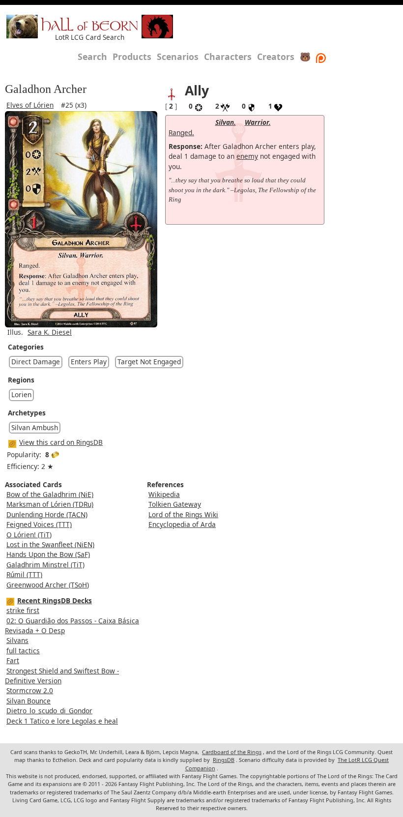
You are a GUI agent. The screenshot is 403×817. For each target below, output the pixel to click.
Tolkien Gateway (174, 504)
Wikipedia (164, 494)
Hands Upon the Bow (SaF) (48, 554)
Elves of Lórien (30, 105)
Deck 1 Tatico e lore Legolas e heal (62, 721)
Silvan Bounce (28, 700)
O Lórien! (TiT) (29, 534)
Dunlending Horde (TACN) (46, 514)
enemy (247, 156)
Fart (12, 660)
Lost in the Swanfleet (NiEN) (50, 544)
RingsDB (223, 759)
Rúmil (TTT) (24, 574)
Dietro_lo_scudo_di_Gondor (49, 710)
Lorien (21, 394)
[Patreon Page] (321, 56)
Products (132, 56)
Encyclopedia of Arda (182, 524)
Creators (275, 56)
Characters (228, 56)
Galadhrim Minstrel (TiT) (45, 564)
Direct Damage (35, 361)
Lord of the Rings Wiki (183, 514)
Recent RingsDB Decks (54, 600)
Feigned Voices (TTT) (39, 524)
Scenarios (178, 56)
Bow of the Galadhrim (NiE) (49, 494)
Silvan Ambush (34, 427)
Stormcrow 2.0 (29, 690)
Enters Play (89, 361)
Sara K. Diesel (50, 332)
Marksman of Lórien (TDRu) (49, 504)
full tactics (23, 650)
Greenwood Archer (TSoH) (47, 584)
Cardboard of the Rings (231, 752)
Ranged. (181, 132)
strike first (22, 610)
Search (92, 56)
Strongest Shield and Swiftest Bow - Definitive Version (62, 675)
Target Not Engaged (149, 361)
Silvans (17, 640)
